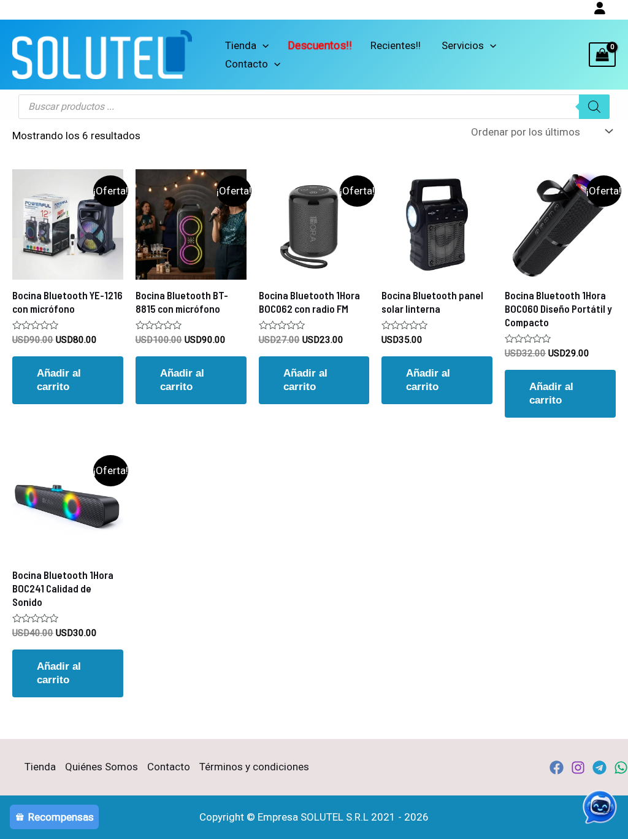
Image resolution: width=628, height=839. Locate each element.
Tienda (240, 45)
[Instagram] (578, 767)
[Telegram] (599, 767)
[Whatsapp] (621, 767)
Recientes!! (395, 45)
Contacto (246, 64)
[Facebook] (557, 767)
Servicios (463, 45)
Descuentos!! (319, 45)
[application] (262, 45)
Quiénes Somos (101, 766)
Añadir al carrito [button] (59, 380)
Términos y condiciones (254, 766)
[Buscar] (594, 106)
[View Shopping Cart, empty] (602, 54)
